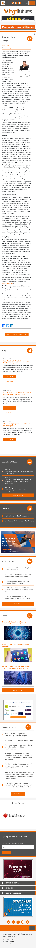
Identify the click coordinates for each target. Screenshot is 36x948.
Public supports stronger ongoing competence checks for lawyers (18, 575)
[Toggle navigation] (32, 3)
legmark (15, 943)
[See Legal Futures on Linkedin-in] (16, 3)
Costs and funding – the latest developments (15, 490)
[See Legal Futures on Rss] (27, 922)
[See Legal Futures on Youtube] (22, 922)
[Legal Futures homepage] (18, 12)
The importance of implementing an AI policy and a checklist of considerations (19, 747)
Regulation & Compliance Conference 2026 (19, 522)
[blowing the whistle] (24, 65)
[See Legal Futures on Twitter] (12, 3)
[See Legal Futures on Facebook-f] (19, 3)
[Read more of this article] (18, 633)
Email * (5, 847)
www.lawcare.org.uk (7, 283)
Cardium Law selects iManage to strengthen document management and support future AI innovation (18, 785)
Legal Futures (13, 48)
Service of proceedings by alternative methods (16, 645)
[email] (18, 847)
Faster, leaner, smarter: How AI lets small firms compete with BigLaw (16, 667)
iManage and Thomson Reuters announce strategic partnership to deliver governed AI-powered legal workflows (18, 756)
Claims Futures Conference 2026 (18, 516)
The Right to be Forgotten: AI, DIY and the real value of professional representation (18, 766)
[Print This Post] (34, 34)
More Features (18, 690)
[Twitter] (8, 326)
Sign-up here (6, 852)
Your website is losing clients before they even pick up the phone (17, 393)
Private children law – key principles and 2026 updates (19, 472)
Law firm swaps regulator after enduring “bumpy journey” (17, 582)
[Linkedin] (12, 326)
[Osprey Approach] (18, 815)
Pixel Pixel (11, 941)
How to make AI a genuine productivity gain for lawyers (16, 734)
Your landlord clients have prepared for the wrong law (17, 362)
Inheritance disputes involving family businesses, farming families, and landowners (18, 481)
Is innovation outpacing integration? (19, 740)
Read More (9, 376)
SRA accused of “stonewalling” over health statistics (19, 569)
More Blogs (9, 381)
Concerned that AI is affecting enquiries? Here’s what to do (14, 623)
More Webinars (18, 495)
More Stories (18, 604)
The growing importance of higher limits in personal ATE (16, 425)
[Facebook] (4, 326)
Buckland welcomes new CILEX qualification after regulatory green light (19, 590)
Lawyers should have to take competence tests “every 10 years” (18, 597)
